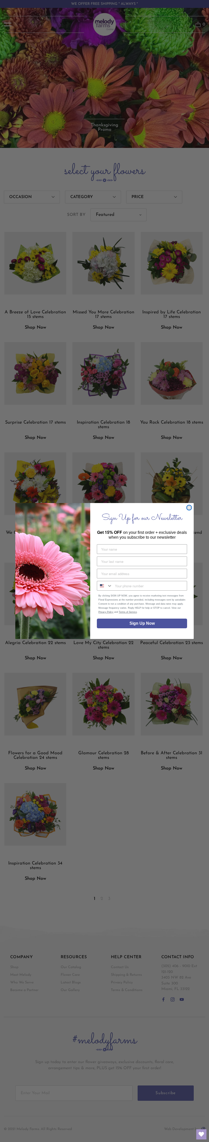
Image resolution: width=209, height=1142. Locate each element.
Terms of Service (128, 612)
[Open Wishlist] (201, 1134)
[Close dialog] (189, 507)
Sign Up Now (142, 623)
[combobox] (104, 585)
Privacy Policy (105, 612)
